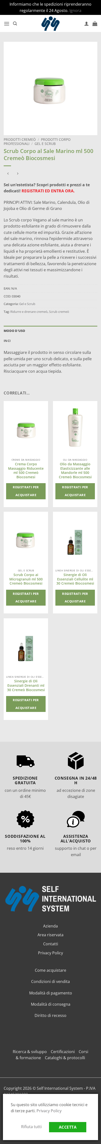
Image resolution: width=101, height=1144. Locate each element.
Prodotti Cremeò (20, 139)
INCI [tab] (7, 340)
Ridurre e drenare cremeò (29, 311)
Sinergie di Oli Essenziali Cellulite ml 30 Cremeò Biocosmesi (75, 579)
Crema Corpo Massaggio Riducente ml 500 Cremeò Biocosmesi (26, 470)
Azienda (50, 926)
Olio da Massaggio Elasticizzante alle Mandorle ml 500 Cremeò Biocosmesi (75, 470)
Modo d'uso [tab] (14, 330)
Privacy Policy (50, 953)
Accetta (67, 1127)
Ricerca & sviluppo (30, 1051)
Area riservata (50, 934)
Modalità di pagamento (50, 993)
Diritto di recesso (50, 1015)
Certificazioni (63, 1051)
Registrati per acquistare (26, 491)
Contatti (50, 944)
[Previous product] (17, 174)
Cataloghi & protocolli (65, 1057)
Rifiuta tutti (31, 1126)
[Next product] (8, 174)
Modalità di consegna (50, 1004)
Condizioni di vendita (50, 981)
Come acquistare (50, 970)
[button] (7, 24)
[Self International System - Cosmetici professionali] (50, 23)
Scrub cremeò (59, 311)
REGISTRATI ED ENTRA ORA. (48, 191)
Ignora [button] (75, 10)
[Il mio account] (86, 23)
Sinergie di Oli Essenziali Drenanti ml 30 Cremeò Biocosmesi (26, 685)
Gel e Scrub (45, 143)
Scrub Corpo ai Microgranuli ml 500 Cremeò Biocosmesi (26, 579)
